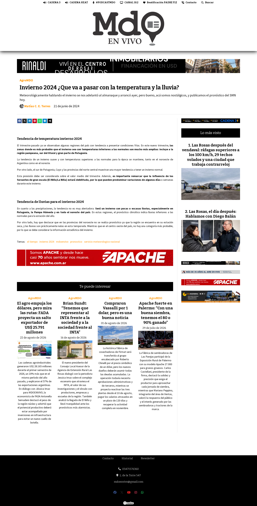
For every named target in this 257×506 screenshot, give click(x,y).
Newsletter (148, 458)
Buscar (209, 2)
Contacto (191, 2)
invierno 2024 (46, 241)
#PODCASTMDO (105, 2)
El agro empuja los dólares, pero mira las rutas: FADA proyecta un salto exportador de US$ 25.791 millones (34, 318)
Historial (127, 458)
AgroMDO (26, 80)
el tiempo (32, 241)
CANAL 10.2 (131, 2)
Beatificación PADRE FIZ (162, 2)
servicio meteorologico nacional (102, 241)
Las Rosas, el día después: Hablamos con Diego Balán (210, 214)
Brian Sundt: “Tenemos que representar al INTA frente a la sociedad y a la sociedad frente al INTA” (75, 318)
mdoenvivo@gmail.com (128, 481)
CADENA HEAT (79, 2)
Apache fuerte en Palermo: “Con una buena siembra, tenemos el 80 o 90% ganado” (155, 313)
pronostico (76, 241)
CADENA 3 (54, 2)
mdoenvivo (62, 241)
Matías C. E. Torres (37, 106)
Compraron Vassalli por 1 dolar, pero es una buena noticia (115, 310)
